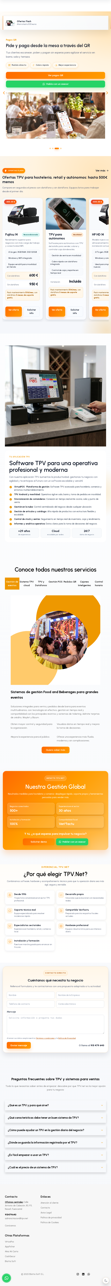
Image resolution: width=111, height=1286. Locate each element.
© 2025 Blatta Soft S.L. (32, 1274)
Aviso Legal (46, 1212)
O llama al (91, 1045)
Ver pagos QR (55, 75)
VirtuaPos (9, 1241)
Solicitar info (31, 311)
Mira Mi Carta (11, 1251)
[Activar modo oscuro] (106, 1280)
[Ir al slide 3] (57, 148)
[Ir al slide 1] (50, 148)
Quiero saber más (55, 750)
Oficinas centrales (14, 1202)
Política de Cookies (50, 1222)
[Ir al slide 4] (61, 148)
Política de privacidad (51, 1217)
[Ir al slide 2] (52, 148)
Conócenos (10, 1225)
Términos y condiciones (45, 1038)
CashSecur (10, 1256)
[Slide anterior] (4, 93)
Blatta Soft (10, 1261)
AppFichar (10, 1246)
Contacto (45, 1207)
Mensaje (11, 1011)
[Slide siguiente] (107, 93)
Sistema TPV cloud (27, 583)
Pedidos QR (70, 581)
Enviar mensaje (19, 1045)
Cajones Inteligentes (84, 583)
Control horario (99, 583)
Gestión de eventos (12, 583)
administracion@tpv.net (16, 1218)
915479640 (10, 1214)
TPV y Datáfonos (41, 583)
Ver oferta (13, 310)
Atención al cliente (49, 1203)
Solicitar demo (39, 841)
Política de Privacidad (67, 1038)
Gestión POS (55, 581)
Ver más (100, 170)
